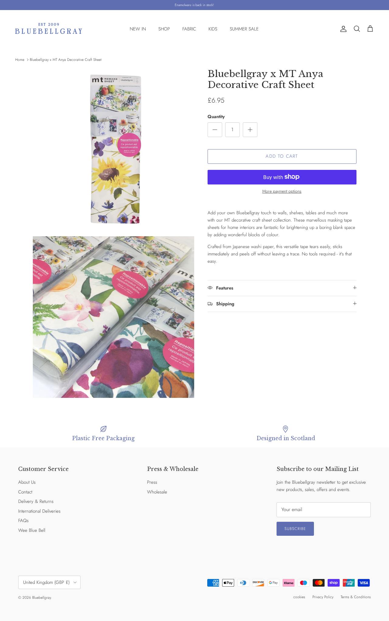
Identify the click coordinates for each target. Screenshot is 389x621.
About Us (27, 482)
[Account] (342, 29)
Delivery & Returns (35, 501)
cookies (299, 597)
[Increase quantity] (250, 129)
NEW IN (138, 29)
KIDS (212, 29)
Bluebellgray (41, 597)
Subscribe (295, 529)
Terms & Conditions (356, 597)
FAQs (23, 520)
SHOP (164, 29)
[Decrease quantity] (215, 129)
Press (152, 482)
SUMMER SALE (244, 29)
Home (19, 59)
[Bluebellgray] (48, 29)
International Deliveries (39, 511)
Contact (25, 492)
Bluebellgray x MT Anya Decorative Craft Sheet (66, 59)
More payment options (281, 191)
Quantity (216, 116)
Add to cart (282, 156)
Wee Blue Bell (31, 530)
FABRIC (189, 29)
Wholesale (157, 492)
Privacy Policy (322, 597)
